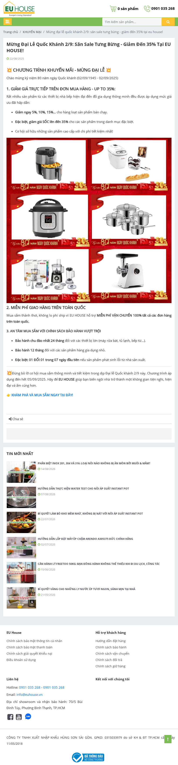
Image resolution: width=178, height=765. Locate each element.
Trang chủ (10, 32)
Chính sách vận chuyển (112, 653)
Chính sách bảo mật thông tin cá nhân (34, 641)
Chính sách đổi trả (109, 660)
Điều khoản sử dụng (21, 660)
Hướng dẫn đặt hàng (111, 641)
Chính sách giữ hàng (110, 666)
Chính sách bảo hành (111, 647)
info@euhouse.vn (29, 694)
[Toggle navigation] (7, 21)
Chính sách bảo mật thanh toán (30, 647)
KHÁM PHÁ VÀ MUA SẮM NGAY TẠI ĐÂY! (42, 395)
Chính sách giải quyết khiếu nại (29, 653)
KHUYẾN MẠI (32, 32)
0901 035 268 (162, 8)
